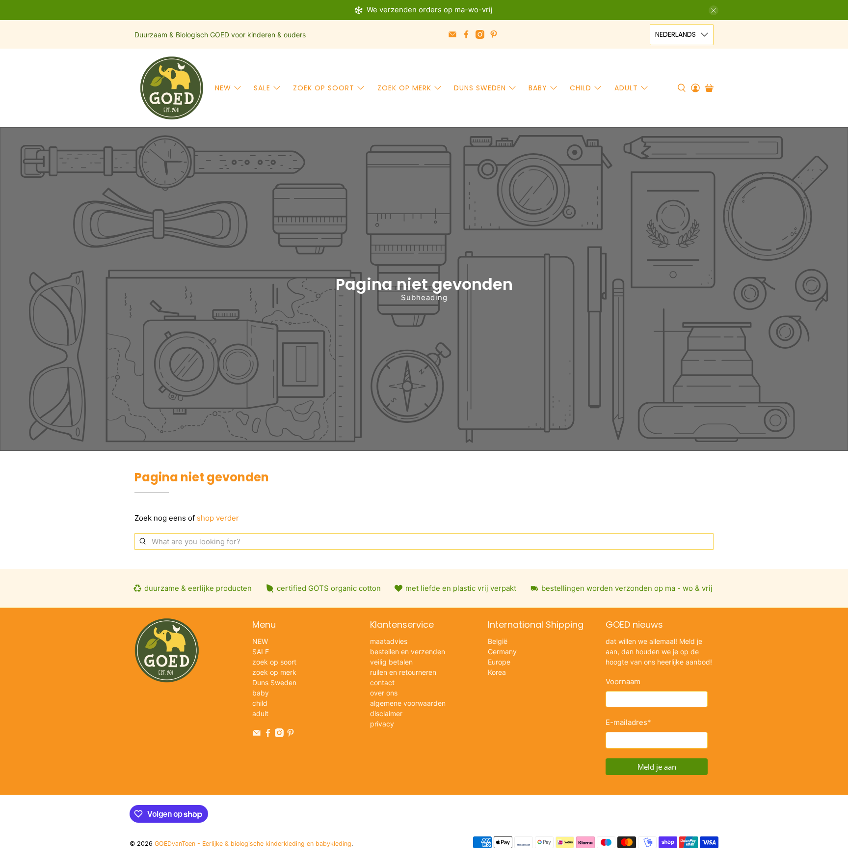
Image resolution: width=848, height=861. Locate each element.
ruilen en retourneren (403, 672)
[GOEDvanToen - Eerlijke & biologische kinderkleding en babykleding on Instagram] (480, 34)
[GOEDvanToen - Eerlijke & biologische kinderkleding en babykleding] (172, 88)
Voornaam (623, 681)
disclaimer (386, 713)
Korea (497, 672)
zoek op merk (404, 88)
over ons (384, 693)
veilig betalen (391, 662)
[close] (713, 10)
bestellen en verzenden (407, 651)
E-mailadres (628, 722)
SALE (262, 88)
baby (538, 88)
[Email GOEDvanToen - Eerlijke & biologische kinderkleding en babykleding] (452, 34)
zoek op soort (323, 88)
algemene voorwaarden (408, 703)
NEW (223, 88)
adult (626, 88)
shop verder (218, 518)
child (580, 88)
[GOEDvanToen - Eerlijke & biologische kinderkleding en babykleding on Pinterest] (493, 34)
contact (382, 682)
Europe (499, 662)
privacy (382, 724)
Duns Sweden (480, 88)
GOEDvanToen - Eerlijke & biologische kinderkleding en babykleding (253, 843)
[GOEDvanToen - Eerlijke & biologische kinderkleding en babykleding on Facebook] (466, 34)
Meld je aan (656, 767)
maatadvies (388, 641)
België (497, 641)
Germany (502, 651)
